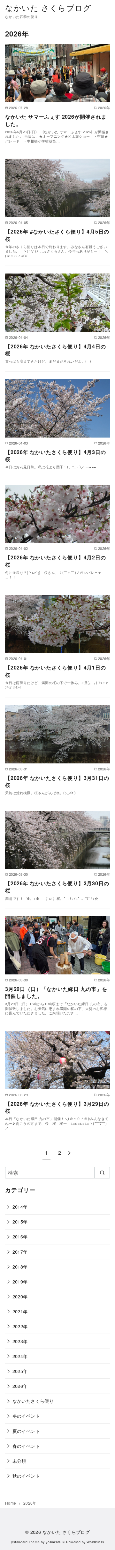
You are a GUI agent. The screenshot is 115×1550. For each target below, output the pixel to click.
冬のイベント (26, 1415)
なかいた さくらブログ (48, 7)
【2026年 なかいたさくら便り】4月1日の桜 (55, 671)
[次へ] (69, 1152)
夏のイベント (26, 1431)
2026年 (20, 1385)
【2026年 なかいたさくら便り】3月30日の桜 (57, 887)
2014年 (20, 1206)
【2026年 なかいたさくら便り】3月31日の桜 (57, 781)
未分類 (19, 1460)
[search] (102, 1172)
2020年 (20, 1296)
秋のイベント (26, 1475)
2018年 (20, 1266)
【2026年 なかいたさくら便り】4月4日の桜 (55, 350)
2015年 (20, 1221)
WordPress (95, 1542)
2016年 (20, 1236)
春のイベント (26, 1445)
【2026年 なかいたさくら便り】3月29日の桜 (57, 1107)
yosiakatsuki (55, 1542)
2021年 (20, 1311)
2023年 (20, 1341)
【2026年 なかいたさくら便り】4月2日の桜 (55, 561)
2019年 (20, 1281)
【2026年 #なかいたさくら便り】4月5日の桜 (57, 235)
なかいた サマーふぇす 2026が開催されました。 (56, 120)
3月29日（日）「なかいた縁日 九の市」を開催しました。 (56, 992)
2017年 (20, 1251)
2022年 (20, 1326)
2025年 (20, 1371)
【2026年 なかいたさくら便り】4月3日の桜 (55, 455)
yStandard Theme (25, 1542)
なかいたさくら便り (33, 1400)
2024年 (20, 1356)
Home (11, 1503)
